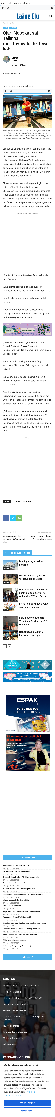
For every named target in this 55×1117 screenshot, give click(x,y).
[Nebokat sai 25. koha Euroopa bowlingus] (10, 635)
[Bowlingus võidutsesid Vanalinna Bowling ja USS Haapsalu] (10, 627)
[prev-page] (5, 646)
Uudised (13, 28)
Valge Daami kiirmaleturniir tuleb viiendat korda (21, 911)
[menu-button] (5, 16)
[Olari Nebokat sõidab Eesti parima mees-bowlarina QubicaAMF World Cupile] (10, 599)
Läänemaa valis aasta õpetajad (14, 940)
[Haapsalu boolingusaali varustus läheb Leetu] (10, 579)
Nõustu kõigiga (27, 1102)
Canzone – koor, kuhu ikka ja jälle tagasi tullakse (21, 929)
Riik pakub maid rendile (12, 906)
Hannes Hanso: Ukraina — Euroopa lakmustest (41, 538)
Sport (14, 23)
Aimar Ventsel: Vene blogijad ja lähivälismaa (20, 934)
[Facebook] (6, 518)
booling (16, 501)
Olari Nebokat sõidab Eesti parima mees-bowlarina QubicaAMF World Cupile (34, 593)
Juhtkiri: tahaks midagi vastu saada (16, 866)
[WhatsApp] (19, 518)
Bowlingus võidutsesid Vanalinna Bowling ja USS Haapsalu (33, 621)
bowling (27, 501)
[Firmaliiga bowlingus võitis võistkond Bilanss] (10, 606)
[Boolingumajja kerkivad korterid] (10, 565)
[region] (27, 1089)
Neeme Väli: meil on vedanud (14, 883)
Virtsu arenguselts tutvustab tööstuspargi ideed (14, 539)
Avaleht (6, 23)
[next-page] (9, 646)
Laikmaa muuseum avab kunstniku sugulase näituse (23, 894)
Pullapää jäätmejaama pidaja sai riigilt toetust (20, 946)
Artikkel (7, 568)
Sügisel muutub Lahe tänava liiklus (16, 900)
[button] (51, 16)
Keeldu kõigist (27, 1110)
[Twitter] (13, 518)
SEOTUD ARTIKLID (17, 553)
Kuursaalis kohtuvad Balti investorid (17, 917)
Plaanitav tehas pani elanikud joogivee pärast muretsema (24, 923)
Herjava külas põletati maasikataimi (16, 871)
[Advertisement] (27, 242)
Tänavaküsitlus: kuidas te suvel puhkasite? (19, 889)
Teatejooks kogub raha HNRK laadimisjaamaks (21, 877)
